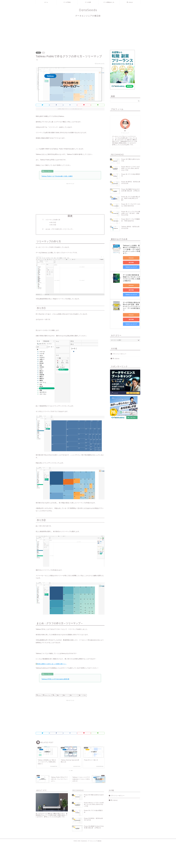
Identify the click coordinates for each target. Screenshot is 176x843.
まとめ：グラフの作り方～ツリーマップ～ (59, 229)
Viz (54, 695)
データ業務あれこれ (108, 2)
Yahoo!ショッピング (131, 267)
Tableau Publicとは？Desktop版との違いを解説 (57, 176)
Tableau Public (47, 695)
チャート (66, 695)
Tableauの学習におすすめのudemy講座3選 (55, 679)
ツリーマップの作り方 (53, 220)
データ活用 (88, 2)
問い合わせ (130, 2)
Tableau (38, 52)
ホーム (46, 2)
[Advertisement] (88, 34)
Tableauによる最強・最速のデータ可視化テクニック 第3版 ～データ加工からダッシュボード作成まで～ (131, 249)
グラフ (59, 695)
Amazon (131, 258)
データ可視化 (67, 2)
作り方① (53, 222)
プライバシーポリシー (119, 354)
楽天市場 (131, 262)
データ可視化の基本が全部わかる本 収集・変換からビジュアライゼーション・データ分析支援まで (131, 306)
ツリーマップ (74, 695)
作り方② (53, 224)
